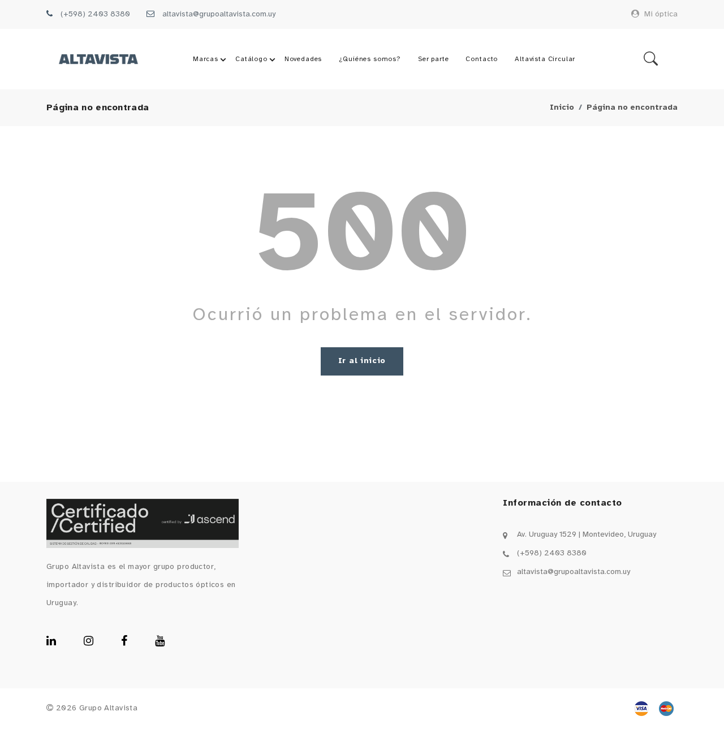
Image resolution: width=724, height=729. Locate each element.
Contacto (482, 59)
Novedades (303, 59)
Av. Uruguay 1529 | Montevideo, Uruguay (586, 534)
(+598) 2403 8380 (95, 14)
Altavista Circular (545, 59)
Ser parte (433, 59)
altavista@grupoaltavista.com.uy (218, 14)
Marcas (205, 59)
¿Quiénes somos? (370, 59)
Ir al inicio (362, 361)
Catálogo (251, 59)
